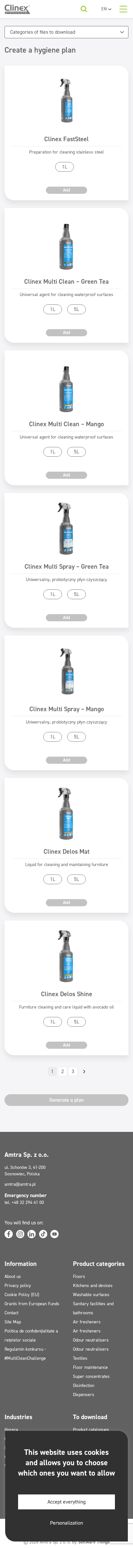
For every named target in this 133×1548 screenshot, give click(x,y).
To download (90, 1417)
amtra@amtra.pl (20, 1184)
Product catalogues (91, 1430)
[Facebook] (9, 1234)
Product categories (99, 1263)
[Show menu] (123, 9)
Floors (79, 1276)
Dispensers (83, 1395)
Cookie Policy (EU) (22, 1295)
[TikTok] (43, 1234)
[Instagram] (20, 1234)
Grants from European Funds (32, 1304)
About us (13, 1276)
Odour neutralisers (91, 1340)
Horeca (11, 1430)
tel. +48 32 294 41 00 (24, 1202)
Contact (11, 1313)
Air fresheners (87, 1322)
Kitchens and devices (93, 1285)
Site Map (13, 1322)
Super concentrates (91, 1376)
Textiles (80, 1358)
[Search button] (84, 9)
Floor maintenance (90, 1367)
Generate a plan (66, 1099)
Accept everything (66, 1501)
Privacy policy (18, 1285)
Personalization (66, 1522)
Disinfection (83, 1385)
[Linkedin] (31, 1234)
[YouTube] (54, 1234)
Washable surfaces (91, 1295)
